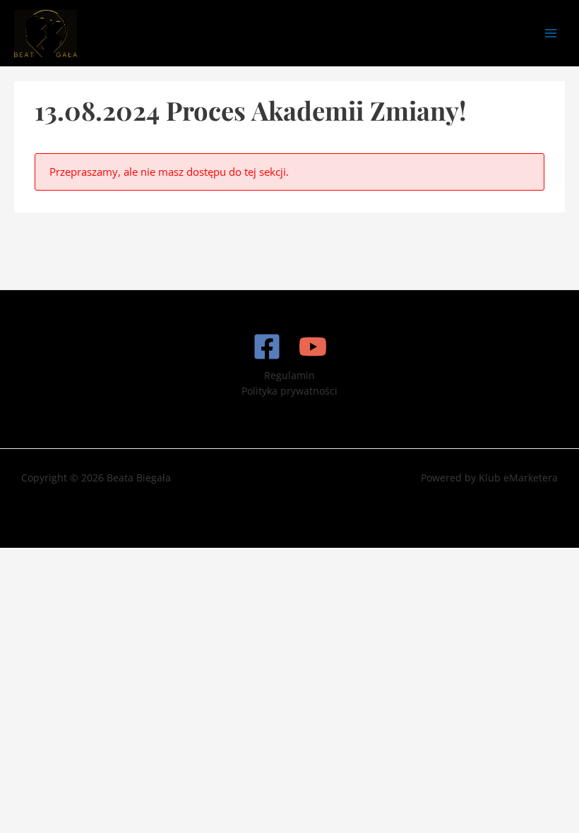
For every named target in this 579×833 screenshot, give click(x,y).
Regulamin (289, 375)
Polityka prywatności (289, 390)
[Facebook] (267, 346)
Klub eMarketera (518, 477)
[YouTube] (313, 346)
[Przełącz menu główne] (551, 33)
